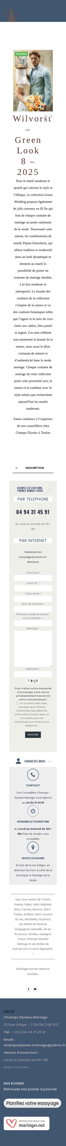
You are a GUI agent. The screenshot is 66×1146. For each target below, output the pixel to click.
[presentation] (48, 81)
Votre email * (33, 593)
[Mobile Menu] (58, 15)
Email (35, 989)
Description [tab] (35, 468)
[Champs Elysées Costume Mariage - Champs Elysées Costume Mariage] (11, 14)
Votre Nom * (33, 572)
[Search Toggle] (47, 14)
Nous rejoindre (14, 1083)
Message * (33, 628)
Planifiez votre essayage (32, 1103)
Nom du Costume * (33, 604)
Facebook (29, 989)
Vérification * (33, 669)
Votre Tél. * (33, 583)
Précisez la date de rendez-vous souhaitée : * (33, 616)
